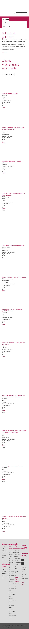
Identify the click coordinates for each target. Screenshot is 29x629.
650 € (3, 107)
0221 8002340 (24, 548)
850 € (3, 291)
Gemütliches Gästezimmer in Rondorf (11, 161)
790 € (3, 208)
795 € (3, 259)
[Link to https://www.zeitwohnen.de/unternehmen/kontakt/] (20, 8)
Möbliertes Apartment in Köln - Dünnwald (12, 466)
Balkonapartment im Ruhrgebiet (10, 93)
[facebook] (22, 560)
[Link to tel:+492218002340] (20, 6)
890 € (3, 410)
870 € (3, 356)
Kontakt (4, 53)
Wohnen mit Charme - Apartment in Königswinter (14, 277)
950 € (3, 531)
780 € (3, 173)
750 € (3, 143)
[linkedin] (22, 563)
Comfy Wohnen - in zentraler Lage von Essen (13, 245)
